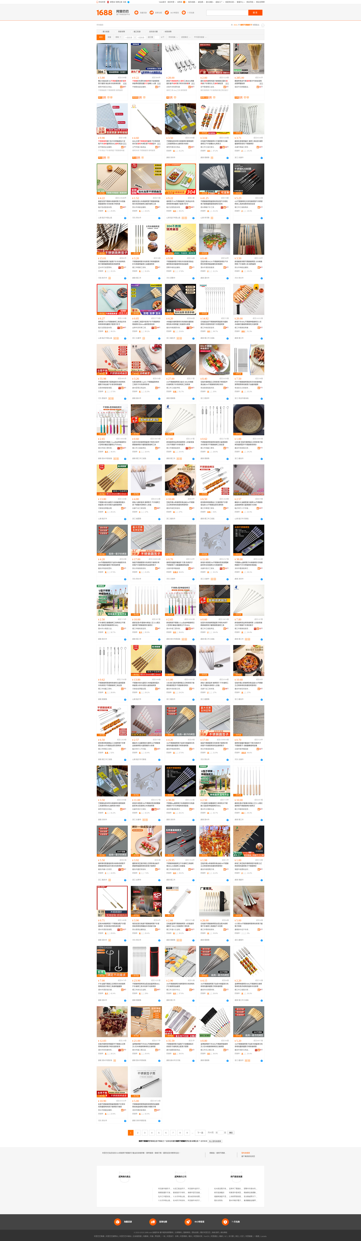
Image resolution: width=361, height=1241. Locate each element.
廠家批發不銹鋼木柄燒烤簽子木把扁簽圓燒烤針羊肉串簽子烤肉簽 (111, 202)
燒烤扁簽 (119, 90)
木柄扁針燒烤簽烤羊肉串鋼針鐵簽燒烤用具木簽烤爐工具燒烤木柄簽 (179, 323)
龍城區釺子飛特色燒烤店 (182, 1193)
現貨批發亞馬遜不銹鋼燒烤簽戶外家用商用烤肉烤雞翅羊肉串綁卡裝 (145, 925)
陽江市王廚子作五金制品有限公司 (174, 990)
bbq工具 (177, 90)
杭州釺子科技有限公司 (181, 1201)
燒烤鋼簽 (183, 90)
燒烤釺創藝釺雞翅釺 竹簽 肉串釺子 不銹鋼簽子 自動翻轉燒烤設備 (179, 564)
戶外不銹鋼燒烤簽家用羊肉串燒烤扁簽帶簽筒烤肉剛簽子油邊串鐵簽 (248, 383)
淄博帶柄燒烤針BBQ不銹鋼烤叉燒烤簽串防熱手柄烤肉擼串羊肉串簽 (248, 985)
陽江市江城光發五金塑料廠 (208, 147)
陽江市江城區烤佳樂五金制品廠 (140, 448)
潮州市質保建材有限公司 (106, 1050)
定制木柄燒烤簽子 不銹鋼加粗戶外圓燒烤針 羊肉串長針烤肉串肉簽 (112, 925)
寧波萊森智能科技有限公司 (208, 388)
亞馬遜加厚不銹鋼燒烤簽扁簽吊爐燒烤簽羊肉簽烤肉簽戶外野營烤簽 (214, 323)
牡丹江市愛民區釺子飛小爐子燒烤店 (171, 1197)
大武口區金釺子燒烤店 (181, 1189)
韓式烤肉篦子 (223, 90)
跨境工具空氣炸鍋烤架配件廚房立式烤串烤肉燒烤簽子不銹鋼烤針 (248, 865)
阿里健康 (249, 1236)
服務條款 (186, 1233)
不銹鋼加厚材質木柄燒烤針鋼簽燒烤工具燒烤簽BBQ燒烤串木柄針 (179, 142)
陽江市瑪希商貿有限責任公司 (208, 930)
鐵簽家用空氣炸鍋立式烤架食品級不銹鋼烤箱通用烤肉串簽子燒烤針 (145, 865)
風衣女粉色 (218, 1201)
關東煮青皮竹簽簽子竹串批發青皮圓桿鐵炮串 (248, 82)
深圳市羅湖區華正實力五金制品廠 (242, 568)
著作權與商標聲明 (166, 1233)
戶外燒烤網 (213, 90)
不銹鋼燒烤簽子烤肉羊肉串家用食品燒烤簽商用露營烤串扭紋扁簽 (179, 263)
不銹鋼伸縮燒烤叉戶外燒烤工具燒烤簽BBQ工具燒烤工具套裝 (179, 865)
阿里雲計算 (198, 1236)
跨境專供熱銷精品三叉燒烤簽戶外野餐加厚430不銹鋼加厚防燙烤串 (214, 503)
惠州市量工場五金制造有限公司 (140, 1050)
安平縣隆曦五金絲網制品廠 (208, 87)
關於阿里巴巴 (205, 1233)
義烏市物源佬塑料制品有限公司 (106, 568)
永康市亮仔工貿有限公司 (208, 568)
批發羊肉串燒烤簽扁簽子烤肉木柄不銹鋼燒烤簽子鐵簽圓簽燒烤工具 (145, 443)
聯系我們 (215, 1233)
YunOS (206, 1236)
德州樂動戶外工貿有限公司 (208, 207)
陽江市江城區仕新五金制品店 (242, 990)
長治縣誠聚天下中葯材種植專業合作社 (258, 1197)
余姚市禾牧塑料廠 (173, 87)
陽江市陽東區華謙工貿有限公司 (242, 328)
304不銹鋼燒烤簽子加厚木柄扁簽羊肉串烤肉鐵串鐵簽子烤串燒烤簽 (112, 564)
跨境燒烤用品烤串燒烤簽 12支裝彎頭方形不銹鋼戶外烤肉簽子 (180, 443)
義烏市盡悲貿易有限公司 (140, 869)
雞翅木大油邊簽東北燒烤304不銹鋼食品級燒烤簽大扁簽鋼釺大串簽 (249, 503)
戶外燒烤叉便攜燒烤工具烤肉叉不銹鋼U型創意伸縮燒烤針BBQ (111, 624)
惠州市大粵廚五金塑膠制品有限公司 (106, 629)
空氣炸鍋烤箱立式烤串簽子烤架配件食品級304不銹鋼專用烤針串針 (214, 383)
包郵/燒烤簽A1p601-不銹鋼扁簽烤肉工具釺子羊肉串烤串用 (145, 383)
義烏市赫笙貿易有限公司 (174, 508)
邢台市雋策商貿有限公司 (140, 568)
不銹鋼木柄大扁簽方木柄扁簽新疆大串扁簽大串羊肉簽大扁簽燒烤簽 (111, 503)
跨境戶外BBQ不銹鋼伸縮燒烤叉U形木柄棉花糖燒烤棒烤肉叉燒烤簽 (248, 323)
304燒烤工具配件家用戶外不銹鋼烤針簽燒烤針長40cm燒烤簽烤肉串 (146, 323)
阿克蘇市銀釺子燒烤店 (166, 1189)
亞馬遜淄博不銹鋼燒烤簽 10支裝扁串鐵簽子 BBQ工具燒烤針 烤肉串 (180, 925)
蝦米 (190, 1236)
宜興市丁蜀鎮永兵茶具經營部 (240, 1189)
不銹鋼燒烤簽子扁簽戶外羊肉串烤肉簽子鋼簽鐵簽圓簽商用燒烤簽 (111, 263)
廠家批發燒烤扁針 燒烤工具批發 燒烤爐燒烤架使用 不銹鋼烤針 (249, 142)
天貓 (151, 1236)
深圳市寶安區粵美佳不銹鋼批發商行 (140, 1110)
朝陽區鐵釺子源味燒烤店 (167, 1193)
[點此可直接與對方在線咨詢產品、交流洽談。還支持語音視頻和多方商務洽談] (227, 158)
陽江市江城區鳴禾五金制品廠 (242, 207)
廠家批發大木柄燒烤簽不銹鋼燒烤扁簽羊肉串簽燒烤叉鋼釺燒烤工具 (145, 202)
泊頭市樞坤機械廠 (173, 568)
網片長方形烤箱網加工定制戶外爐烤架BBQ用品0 (111, 142)
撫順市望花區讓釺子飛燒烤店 (199, 1193)
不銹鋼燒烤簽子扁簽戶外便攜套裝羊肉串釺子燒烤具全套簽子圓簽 (179, 1045)
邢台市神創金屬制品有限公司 (140, 207)
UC (225, 1236)
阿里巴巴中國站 (125, 1236)
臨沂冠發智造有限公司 (174, 207)
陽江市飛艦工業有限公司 (208, 448)
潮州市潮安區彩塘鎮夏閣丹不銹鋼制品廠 (106, 990)
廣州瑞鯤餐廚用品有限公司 (174, 1050)
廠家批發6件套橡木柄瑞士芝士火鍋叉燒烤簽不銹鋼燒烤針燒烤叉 (146, 624)
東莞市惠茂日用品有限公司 (106, 87)
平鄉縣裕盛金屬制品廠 (140, 87)
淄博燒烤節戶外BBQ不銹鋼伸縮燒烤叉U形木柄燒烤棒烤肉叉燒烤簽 (145, 1045)
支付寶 (231, 1236)
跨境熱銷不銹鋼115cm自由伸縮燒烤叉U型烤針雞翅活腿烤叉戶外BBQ (112, 443)
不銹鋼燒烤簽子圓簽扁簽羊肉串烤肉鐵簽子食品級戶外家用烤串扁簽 (111, 383)
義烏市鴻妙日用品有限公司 (242, 1050)
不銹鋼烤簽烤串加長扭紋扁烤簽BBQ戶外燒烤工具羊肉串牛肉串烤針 (145, 985)
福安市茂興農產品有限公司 (242, 87)
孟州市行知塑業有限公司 (106, 268)
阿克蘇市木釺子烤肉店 (196, 1201)
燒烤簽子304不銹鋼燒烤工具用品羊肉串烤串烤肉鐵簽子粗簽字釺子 (112, 323)
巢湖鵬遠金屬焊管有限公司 (254, 1201)
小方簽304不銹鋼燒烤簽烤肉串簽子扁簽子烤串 (249, 925)
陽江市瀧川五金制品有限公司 (174, 930)
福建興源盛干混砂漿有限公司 (225, 1197)
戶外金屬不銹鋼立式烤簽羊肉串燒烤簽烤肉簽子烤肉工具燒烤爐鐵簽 (111, 985)
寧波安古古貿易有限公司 (242, 388)
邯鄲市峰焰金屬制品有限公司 (174, 268)
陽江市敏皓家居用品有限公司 (140, 629)
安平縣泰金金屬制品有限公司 (106, 147)
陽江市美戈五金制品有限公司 (140, 990)
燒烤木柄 (135, 151)
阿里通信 (214, 1236)
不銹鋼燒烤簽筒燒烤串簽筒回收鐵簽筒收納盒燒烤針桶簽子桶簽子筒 (145, 1105)
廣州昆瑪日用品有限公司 (140, 388)
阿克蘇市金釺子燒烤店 (196, 1189)
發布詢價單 (245, 1153)
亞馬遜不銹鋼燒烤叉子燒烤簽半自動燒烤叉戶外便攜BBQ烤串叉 (214, 142)
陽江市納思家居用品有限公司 (208, 328)
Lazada (264, 1236)
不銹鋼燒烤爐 (119, 151)
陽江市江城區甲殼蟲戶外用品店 (174, 388)
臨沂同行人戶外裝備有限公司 (242, 508)
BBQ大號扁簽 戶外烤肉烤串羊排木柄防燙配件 (146, 142)
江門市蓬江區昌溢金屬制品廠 (140, 147)
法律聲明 (178, 1233)
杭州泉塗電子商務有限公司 (224, 1189)
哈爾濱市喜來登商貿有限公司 (240, 1193)
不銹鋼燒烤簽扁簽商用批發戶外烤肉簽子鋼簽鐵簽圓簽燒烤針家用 (214, 202)
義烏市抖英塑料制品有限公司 (208, 990)
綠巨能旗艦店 (219, 1193)
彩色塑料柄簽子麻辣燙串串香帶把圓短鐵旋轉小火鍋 (145, 82)
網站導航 (224, 1233)
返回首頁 (204, 1141)
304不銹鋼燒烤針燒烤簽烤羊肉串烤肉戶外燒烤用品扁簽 (180, 985)
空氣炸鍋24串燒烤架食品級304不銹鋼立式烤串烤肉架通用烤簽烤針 (180, 503)
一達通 (256, 1236)
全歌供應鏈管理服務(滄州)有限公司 (106, 388)
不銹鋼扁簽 (102, 90)
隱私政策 (195, 1233)
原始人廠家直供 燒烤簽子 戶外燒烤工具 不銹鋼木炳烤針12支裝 (146, 503)
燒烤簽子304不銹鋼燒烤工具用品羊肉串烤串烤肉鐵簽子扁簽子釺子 (180, 202)
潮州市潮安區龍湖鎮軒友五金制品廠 (208, 268)
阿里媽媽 (183, 1236)
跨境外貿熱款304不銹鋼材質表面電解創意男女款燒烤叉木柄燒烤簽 (214, 564)
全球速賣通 (137, 1236)
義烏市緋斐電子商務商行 (208, 869)
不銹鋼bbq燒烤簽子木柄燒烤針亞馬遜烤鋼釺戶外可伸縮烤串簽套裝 (249, 564)
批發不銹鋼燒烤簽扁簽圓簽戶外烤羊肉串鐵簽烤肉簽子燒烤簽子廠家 (111, 1105)
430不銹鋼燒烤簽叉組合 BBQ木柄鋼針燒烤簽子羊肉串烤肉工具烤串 (179, 383)
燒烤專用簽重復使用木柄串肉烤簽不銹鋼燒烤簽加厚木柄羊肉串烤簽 (111, 865)
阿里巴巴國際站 (112, 1236)
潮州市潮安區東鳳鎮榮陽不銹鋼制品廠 (106, 930)
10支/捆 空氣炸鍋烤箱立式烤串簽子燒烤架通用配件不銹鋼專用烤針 (249, 443)
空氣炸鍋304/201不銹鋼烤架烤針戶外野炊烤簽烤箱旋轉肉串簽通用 (214, 263)
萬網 (221, 1236)
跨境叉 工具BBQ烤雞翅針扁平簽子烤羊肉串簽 (180, 82)
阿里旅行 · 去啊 (172, 1236)
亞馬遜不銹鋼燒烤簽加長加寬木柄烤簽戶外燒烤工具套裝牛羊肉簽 (214, 925)
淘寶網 (145, 1236)
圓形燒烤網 (205, 90)
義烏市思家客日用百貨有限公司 (242, 448)
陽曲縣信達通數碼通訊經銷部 (255, 1193)
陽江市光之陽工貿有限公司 (208, 1050)
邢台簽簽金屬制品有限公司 (140, 930)
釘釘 (242, 1236)
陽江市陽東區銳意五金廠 (174, 448)
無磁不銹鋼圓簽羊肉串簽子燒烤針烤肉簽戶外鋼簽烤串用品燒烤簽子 (145, 564)
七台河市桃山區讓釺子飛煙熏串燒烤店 (187, 1197)
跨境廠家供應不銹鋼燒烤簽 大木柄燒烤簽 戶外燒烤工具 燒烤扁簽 (248, 263)
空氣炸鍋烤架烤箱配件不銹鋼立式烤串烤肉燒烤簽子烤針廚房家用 (111, 1045)
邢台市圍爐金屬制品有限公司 (106, 1110)
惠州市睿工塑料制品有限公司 (106, 448)
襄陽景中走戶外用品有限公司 (242, 930)
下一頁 (200, 1133)
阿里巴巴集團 (99, 1236)
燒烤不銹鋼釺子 (222, 1153)
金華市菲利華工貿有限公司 (140, 328)
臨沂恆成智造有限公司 (106, 207)
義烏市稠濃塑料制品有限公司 (174, 328)
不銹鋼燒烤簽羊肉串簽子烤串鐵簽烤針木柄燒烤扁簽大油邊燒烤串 (145, 263)
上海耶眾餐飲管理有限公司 (239, 1197)
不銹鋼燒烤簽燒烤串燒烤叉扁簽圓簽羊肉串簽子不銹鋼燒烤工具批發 (214, 443)
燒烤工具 (169, 90)
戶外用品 (101, 151)
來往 (237, 1236)
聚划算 (157, 1236)
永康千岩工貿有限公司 (140, 508)
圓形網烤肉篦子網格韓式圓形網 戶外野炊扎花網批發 (214, 82)
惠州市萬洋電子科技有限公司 (240, 1201)
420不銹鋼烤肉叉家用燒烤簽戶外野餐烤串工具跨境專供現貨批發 (249, 202)
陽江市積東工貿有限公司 (140, 268)
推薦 (124, 84)
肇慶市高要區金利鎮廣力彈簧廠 (242, 869)
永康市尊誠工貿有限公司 (242, 147)
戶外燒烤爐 (109, 151)
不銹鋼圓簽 (111, 90)
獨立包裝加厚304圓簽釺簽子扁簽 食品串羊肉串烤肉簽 (112, 82)
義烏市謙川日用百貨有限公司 (106, 869)
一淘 (163, 1236)
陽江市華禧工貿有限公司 (208, 508)
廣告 (193, 84)
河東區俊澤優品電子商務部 (106, 508)
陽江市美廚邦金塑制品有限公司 (174, 869)
